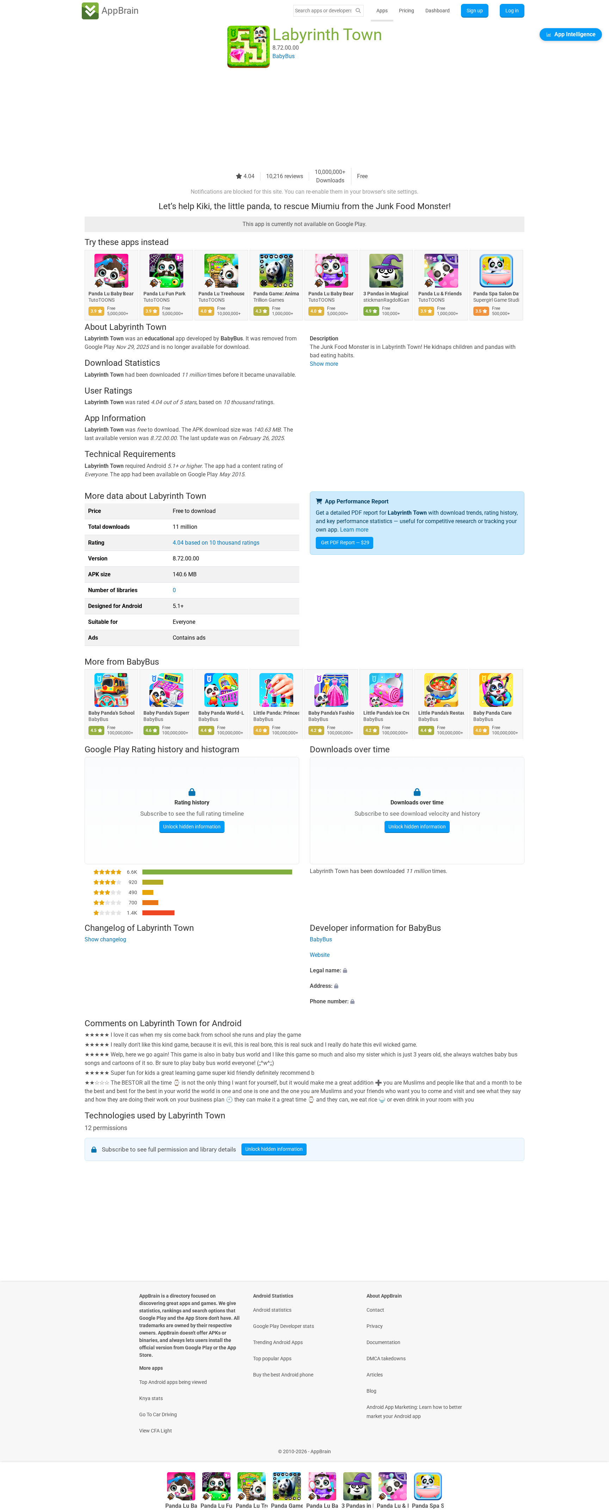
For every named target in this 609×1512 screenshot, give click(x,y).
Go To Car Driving (158, 1414)
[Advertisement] (296, 118)
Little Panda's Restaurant (441, 713)
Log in (512, 10)
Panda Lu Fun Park (164, 293)
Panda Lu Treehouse (221, 293)
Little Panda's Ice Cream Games (386, 713)
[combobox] (323, 10)
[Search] (358, 10)
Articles (375, 1375)
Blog (371, 1391)
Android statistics (272, 1310)
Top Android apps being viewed (173, 1382)
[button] (417, 971)
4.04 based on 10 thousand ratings (216, 542)
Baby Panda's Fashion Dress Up (331, 713)
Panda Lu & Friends (440, 293)
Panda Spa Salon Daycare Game (496, 293)
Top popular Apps (272, 1358)
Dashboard (437, 10)
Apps (382, 10)
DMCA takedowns (386, 1358)
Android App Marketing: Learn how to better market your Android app (414, 1411)
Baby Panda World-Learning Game (221, 713)
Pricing (406, 10)
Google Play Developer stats (283, 1326)
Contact (375, 1310)
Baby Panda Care (492, 713)
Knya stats (151, 1398)
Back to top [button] (591, 1447)
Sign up (475, 10)
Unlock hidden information (192, 826)
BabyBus (143, 662)
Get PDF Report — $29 (345, 542)
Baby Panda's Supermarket (166, 713)
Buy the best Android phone (283, 1375)
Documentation (383, 1342)
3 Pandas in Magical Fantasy (386, 293)
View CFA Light (155, 1430)
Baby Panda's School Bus (111, 713)
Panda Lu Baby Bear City (331, 293)
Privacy (375, 1326)
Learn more (354, 529)
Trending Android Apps (278, 1342)
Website (320, 955)
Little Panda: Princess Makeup (276, 713)
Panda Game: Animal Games (276, 293)
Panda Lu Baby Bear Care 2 (111, 293)
